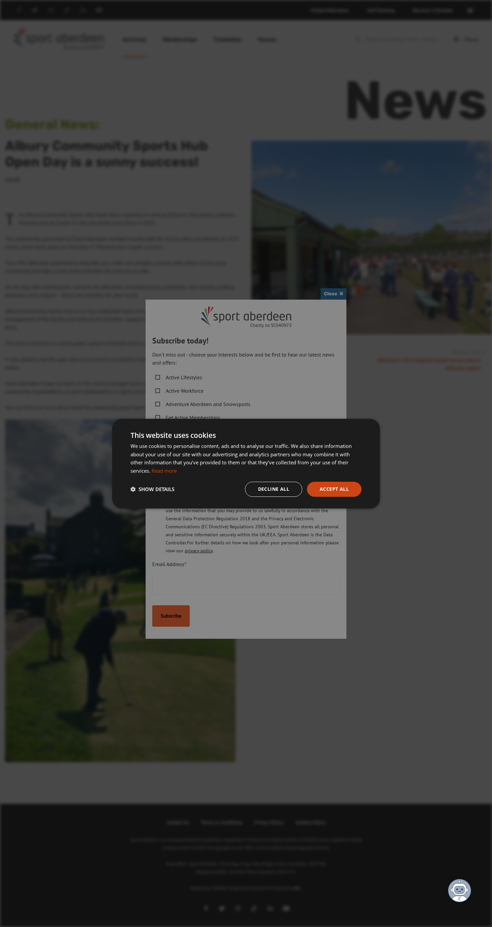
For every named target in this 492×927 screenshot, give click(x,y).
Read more (164, 470)
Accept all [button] (334, 489)
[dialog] (246, 463)
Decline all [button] (273, 489)
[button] (152, 489)
